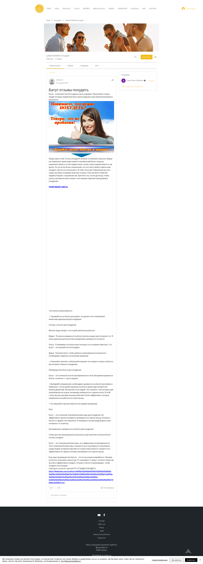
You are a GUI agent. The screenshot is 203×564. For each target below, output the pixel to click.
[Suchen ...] (135, 57)
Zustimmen (191, 560)
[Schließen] (200, 560)
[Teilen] (112, 80)
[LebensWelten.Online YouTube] (99, 515)
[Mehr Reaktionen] (58, 487)
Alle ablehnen (177, 560)
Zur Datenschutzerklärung (71, 561)
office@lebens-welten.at (101, 555)
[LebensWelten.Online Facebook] (104, 515)
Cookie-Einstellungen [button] (160, 560)
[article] (81, 289)
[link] (55, 65)
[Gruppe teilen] (155, 57)
